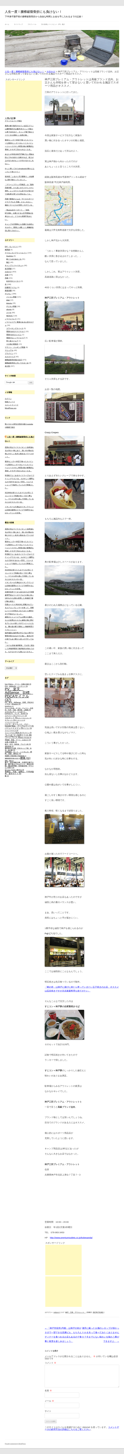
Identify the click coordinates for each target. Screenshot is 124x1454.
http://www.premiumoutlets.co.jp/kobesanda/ (71, 1237)
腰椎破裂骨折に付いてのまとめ (17, 363)
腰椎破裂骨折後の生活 (13, 360)
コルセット (11, 718)
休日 (23, 738)
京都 (6, 275)
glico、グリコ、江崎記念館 (20, 684)
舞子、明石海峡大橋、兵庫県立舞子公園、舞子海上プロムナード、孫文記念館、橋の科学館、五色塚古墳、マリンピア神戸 (19, 765)
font (7, 684)
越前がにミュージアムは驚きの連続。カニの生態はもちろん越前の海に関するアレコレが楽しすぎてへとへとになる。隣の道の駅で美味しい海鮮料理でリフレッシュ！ (19, 623)
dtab (8, 300)
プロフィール (32, 24)
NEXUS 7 (9, 316)
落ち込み (8, 770)
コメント (50, 1363)
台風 (8, 742)
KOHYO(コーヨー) (13, 281)
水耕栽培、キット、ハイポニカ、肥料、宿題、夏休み (18, 753)
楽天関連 (8, 269)
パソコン (27, 728)
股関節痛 (22, 756)
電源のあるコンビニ (14, 335)
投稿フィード (10, 402)
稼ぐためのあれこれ (14, 259)
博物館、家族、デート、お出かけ (18, 740)
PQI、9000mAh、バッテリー (16, 686)
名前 (48, 1390)
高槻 (6, 278)
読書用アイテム (11, 287)
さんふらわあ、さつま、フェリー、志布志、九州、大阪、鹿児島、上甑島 (19, 709)
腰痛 (25, 758)
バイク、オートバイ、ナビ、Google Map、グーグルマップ (19, 725)
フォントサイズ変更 (13, 733)
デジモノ (8, 294)
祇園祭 (8, 756)
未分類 (7, 366)
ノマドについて (11, 319)
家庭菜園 (8, 291)
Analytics (9, 256)
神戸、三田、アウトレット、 (75, 1312)
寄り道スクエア (12, 341)
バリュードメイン (14, 728)
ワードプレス (12, 737)
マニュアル (9, 350)
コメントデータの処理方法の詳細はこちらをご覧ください (82, 1428)
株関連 (7, 250)
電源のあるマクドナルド (15, 331)
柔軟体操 (9, 746)
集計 (8, 262)
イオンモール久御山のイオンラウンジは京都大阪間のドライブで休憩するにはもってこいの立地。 (19, 510)
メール (49, 1401)
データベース (20, 720)
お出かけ (57, 1312)
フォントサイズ (11, 730)
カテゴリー (10, 716)
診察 (14, 770)
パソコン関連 (11, 297)
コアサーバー (21, 716)
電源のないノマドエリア (15, 338)
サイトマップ (18, 24)
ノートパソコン (11, 722)
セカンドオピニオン (24, 718)
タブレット (10, 720)
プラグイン (9, 353)
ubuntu (9, 309)
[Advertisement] (63, 1260)
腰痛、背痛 (9, 760)
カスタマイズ (10, 357)
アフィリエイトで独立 (13, 121)
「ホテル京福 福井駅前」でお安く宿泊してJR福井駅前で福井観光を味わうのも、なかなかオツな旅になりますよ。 (19, 648)
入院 (28, 738)
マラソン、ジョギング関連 (15, 347)
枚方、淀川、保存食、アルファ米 (18, 744)
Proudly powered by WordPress (15, 1444)
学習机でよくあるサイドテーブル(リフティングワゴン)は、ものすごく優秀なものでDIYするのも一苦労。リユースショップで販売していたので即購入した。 (19, 481)
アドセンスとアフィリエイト (16, 253)
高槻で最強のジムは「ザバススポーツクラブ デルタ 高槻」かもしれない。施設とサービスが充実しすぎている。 (19, 202)
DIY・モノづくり (11, 247)
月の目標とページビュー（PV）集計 (53, 24)
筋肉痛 (15, 756)
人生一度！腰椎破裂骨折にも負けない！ (33, 12)
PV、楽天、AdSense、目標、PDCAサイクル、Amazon (19, 703)
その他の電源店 (12, 344)
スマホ (8, 313)
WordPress (9, 706)
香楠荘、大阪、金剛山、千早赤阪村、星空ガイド (19, 773)
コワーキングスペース (14, 328)
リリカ (26, 735)
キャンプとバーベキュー (14, 265)
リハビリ (13, 734)
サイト (48, 1411)
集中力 (20, 770)
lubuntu (9, 303)
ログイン (8, 399)
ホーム (7, 24)
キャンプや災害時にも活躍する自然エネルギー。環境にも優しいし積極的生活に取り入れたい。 (19, 227)
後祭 (14, 742)
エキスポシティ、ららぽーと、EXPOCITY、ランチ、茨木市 (16, 713)
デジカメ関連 (11, 306)
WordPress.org (10, 408)
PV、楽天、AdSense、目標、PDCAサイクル (19, 694)
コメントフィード (11, 405)
